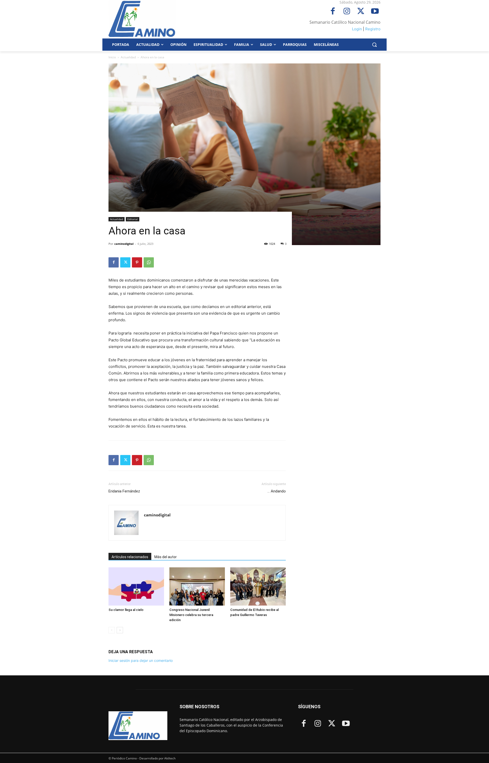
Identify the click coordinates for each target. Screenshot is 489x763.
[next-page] (120, 630)
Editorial (132, 219)
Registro (373, 28)
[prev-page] (111, 630)
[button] (374, 44)
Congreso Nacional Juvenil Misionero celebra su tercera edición (191, 615)
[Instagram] (346, 11)
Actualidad (128, 57)
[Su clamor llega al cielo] (136, 586)
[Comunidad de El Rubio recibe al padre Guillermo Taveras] (258, 586)
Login (357, 28)
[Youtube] (375, 11)
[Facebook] (332, 11)
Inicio (112, 57)
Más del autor (165, 557)
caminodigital (123, 244)
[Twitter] (360, 11)
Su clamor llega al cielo (125, 610)
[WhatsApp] (149, 262)
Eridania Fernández (124, 491)
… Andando (276, 491)
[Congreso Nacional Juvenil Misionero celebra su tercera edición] (197, 586)
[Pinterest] (137, 262)
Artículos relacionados (130, 557)
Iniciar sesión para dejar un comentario (140, 660)
